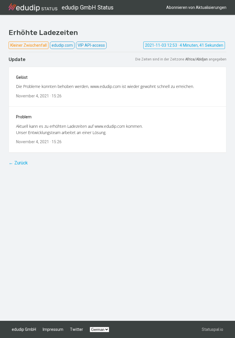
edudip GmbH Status (87, 7)
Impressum (53, 329)
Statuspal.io (212, 329)
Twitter (76, 329)
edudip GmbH (24, 329)
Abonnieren (196, 7)
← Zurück (18, 163)
